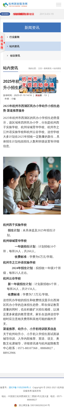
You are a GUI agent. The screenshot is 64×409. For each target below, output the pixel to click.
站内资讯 (14, 46)
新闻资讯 (47, 68)
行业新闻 (14, 37)
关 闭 (40, 98)
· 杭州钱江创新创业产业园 (33, 15)
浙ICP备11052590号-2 (20, 387)
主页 (40, 68)
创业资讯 (14, 55)
